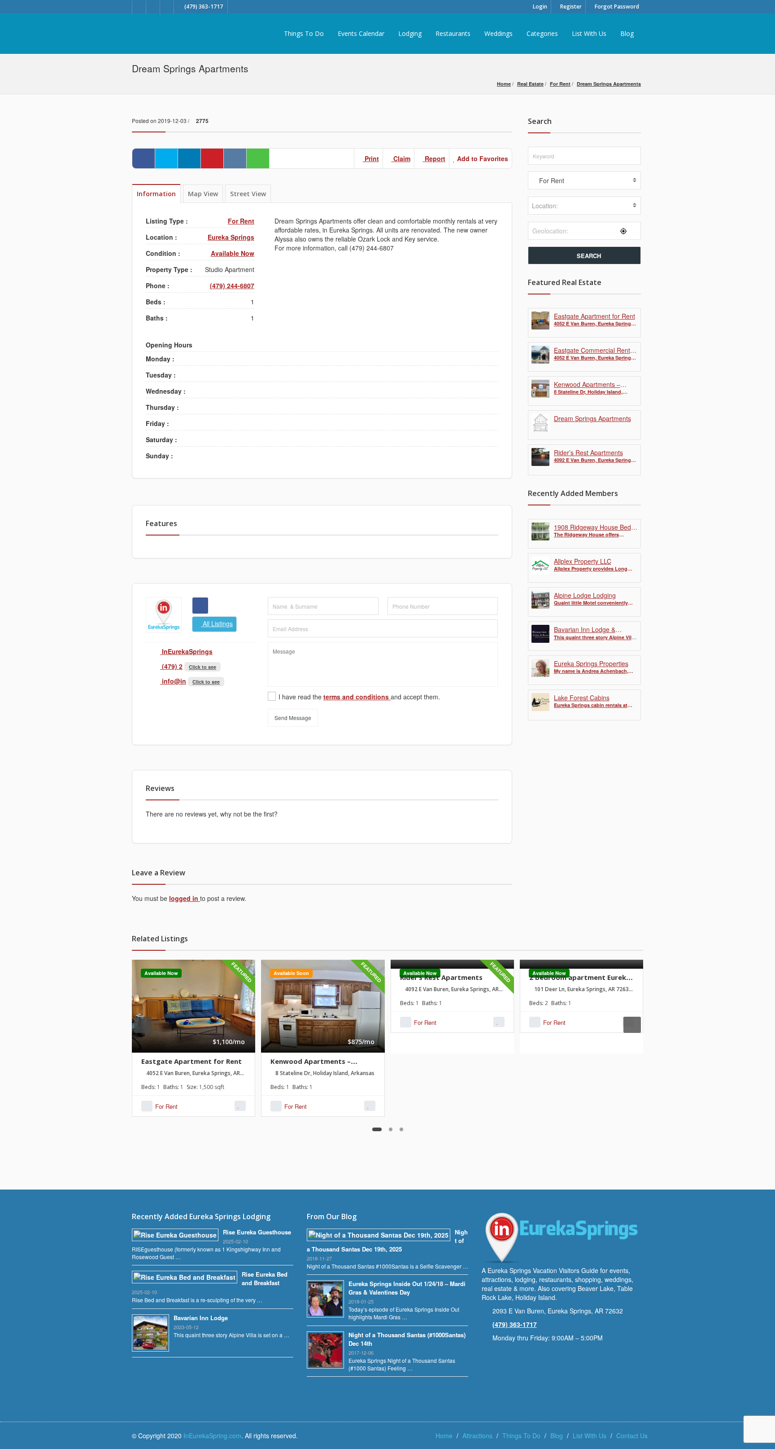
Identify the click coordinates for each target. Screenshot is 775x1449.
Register (570, 6)
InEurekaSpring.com (212, 1435)
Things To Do (304, 33)
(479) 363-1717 (514, 1324)
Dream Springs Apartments (609, 83)
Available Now (232, 253)
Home (504, 83)
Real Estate (530, 83)
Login (539, 6)
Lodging (410, 33)
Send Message (292, 717)
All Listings (217, 623)
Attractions (477, 1435)
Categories (542, 33)
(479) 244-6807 (232, 285)
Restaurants (452, 33)
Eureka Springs (231, 237)
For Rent (560, 83)
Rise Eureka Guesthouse (257, 1232)
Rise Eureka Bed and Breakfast (264, 1278)
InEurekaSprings (186, 651)
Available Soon (291, 973)
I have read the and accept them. (359, 696)
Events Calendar (361, 33)
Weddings (498, 33)
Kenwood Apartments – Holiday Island (310, 1065)
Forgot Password (616, 6)
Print (371, 158)
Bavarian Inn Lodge (201, 1317)
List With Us (589, 33)
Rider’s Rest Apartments (441, 977)
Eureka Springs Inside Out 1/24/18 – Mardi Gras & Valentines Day (407, 1287)
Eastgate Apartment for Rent (191, 1061)
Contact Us (632, 1435)
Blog (627, 33)
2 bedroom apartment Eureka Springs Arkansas (579, 981)
